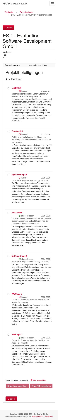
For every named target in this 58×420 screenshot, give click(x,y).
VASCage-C (17, 293)
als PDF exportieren (42, 386)
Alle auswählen (39, 380)
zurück (9, 27)
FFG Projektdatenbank (15, 3)
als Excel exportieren (18, 386)
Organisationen (26, 12)
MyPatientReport (19, 174)
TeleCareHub (17, 131)
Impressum (49, 416)
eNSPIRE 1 (16, 88)
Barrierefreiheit (37, 416)
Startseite (9, 12)
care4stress (17, 212)
